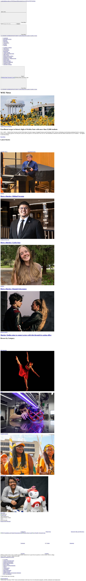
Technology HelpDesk (8, 62)
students (2, 193)
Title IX (5, 566)
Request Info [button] (3, 521)
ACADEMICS (4, 35)
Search (2, 23)
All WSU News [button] (4, 151)
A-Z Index (5, 559)
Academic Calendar (7, 47)
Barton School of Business (6, 126)
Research (15, 1)
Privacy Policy (6, 564)
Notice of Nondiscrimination (9, 565)
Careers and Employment (8, 53)
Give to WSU (25, 1)
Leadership (3, 1)
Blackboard (5, 51)
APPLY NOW (34, 35)
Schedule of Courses (7, 57)
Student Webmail (6, 60)
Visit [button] (7, 521)
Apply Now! (6, 48)
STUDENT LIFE (17, 35)
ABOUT (29, 35)
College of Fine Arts (5, 239)
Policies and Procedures (8, 56)
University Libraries (7, 64)
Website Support (6, 571)
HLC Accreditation (7, 574)
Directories (19, 1)
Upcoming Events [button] (32, 151)
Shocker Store (6, 59)
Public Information (7, 570)
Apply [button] (9, 521)
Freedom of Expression (8, 562)
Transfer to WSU (6, 63)
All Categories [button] (4, 350)
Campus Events (6, 52)
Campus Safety (6, 568)
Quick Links (3, 11)
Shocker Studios (4, 332)
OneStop (33, 1)
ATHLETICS (24, 35)
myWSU (30, 1)
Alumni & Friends (4, 557)
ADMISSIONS (10, 35)
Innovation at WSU (9, 1)
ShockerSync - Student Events (9, 58)
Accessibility (6, 569)
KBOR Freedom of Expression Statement (12, 572)
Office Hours (6, 54)
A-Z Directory (6, 50)
